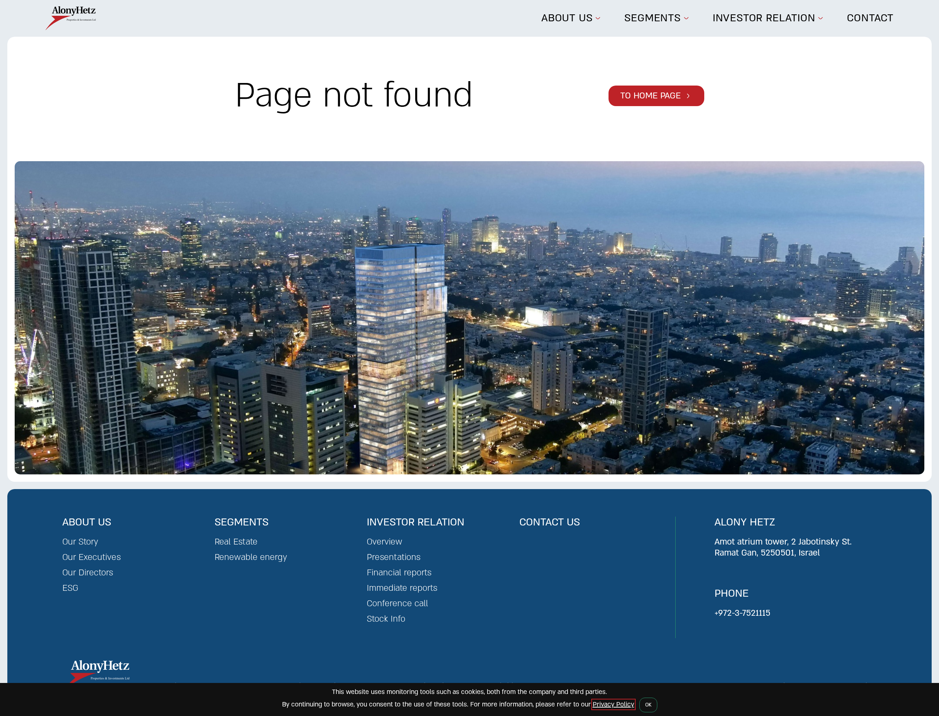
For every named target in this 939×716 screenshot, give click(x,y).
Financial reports (399, 572)
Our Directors (87, 572)
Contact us (549, 522)
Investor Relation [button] (764, 18)
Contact (870, 18)
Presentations (393, 557)
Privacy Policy (613, 704)
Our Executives (91, 557)
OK (648, 704)
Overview (384, 541)
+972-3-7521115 (742, 613)
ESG (70, 588)
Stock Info (386, 619)
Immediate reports (402, 588)
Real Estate (236, 541)
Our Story (80, 541)
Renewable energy (251, 557)
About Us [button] (566, 18)
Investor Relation (415, 522)
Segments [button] (652, 18)
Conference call (397, 603)
